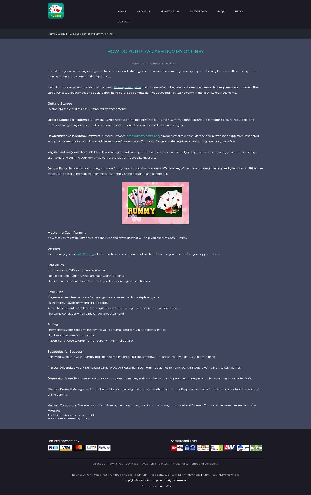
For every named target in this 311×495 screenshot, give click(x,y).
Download (198, 11)
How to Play (170, 11)
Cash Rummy (84, 254)
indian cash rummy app (86, 474)
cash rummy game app (118, 474)
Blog (239, 11)
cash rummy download (186, 474)
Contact (124, 21)
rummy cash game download (221, 474)
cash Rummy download (143, 136)
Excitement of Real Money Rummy (71, 418)
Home (122, 11)
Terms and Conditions (204, 463)
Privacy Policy (179, 463)
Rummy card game (127, 87)
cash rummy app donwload (152, 474)
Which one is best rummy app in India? (73, 415)
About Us (143, 11)
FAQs (220, 11)
